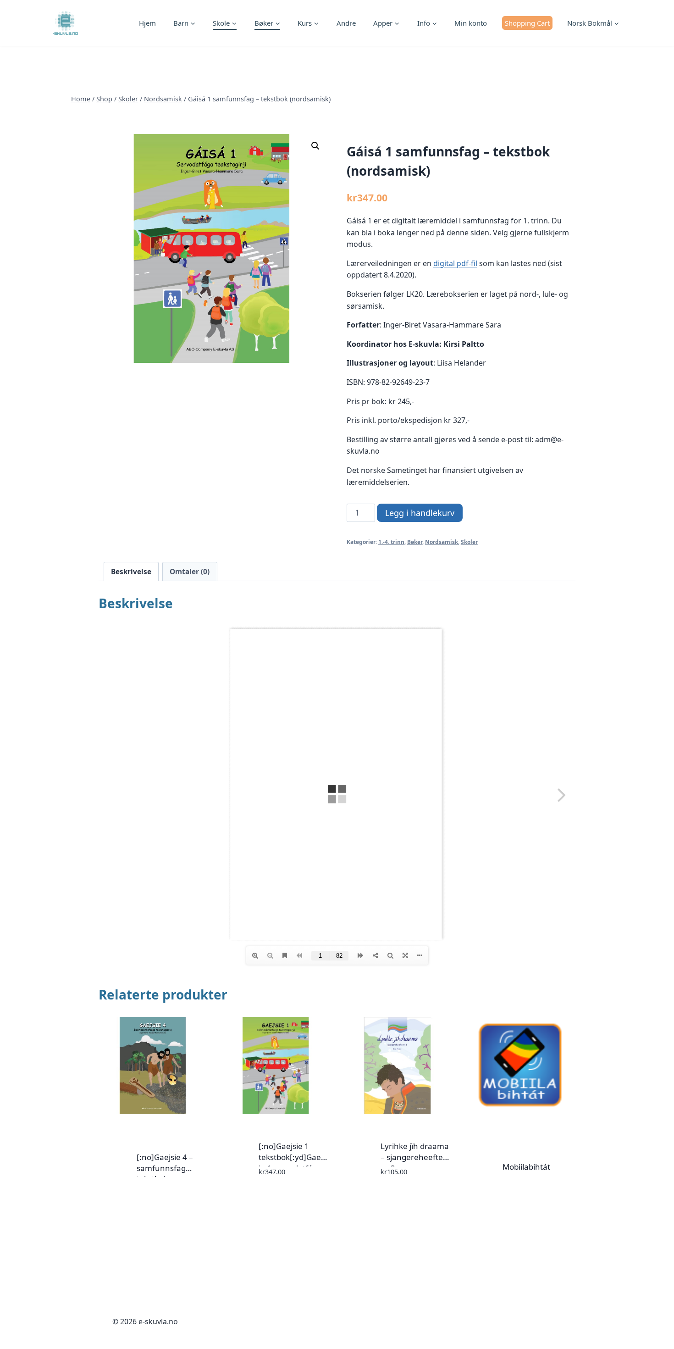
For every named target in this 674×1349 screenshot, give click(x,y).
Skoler (469, 541)
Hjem (147, 23)
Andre (346, 23)
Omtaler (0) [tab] (190, 571)
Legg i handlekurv (419, 512)
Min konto (470, 23)
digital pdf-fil (455, 263)
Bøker (414, 541)
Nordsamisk (441, 541)
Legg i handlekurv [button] (273, 1198)
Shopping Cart (527, 23)
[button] (315, 146)
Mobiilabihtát (526, 1166)
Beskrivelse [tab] (131, 571)
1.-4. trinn (391, 541)
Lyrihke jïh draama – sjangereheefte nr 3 (415, 1157)
